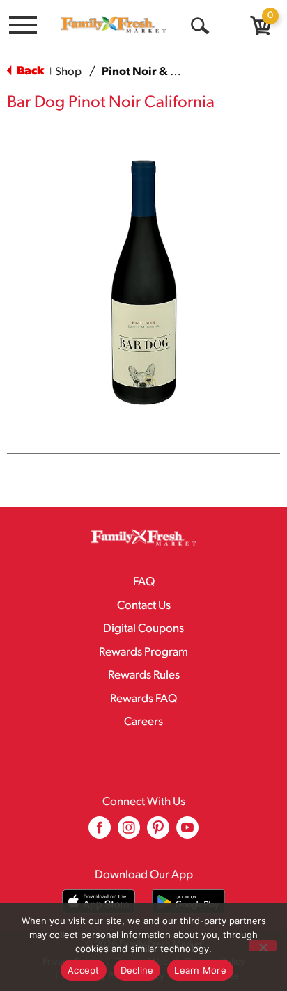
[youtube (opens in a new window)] (187, 833)
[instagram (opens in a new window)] (129, 833)
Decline (137, 970)
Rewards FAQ (143, 699)
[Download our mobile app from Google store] (188, 901)
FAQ (144, 582)
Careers (143, 722)
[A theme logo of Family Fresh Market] (113, 24)
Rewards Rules (144, 675)
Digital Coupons (143, 629)
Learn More (200, 970)
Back (29, 71)
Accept (84, 970)
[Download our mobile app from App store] (98, 901)
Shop (68, 72)
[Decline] (263, 945)
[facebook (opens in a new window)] (99, 833)
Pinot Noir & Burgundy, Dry (176, 72)
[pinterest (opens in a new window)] (158, 833)
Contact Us (144, 606)
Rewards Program (143, 652)
